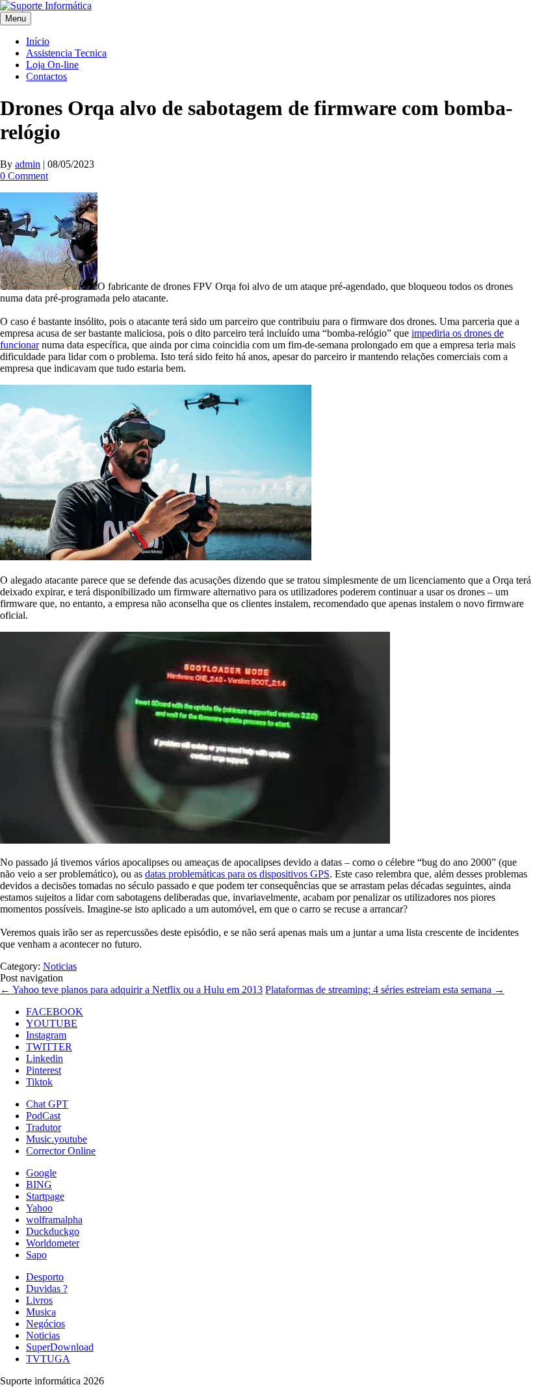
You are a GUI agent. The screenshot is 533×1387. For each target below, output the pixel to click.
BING (39, 1184)
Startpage (45, 1196)
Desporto (45, 1276)
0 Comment (24, 175)
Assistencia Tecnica (66, 52)
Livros (39, 1300)
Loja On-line (52, 64)
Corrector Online (61, 1150)
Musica (41, 1311)
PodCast (43, 1115)
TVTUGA (48, 1358)
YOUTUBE (51, 1023)
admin (27, 164)
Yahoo (39, 1207)
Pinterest (43, 1070)
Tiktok (39, 1081)
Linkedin (44, 1058)
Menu (15, 18)
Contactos (46, 76)
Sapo (36, 1254)
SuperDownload (60, 1347)
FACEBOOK (54, 1011)
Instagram (46, 1035)
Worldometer (52, 1243)
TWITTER (49, 1046)
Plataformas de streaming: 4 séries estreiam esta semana (384, 989)
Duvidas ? (47, 1288)
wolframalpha (54, 1219)
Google (41, 1172)
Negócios (45, 1323)
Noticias (60, 966)
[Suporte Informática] (46, 5)
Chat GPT (47, 1103)
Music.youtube (56, 1139)
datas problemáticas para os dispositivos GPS (237, 873)
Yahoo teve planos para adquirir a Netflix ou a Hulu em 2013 (131, 989)
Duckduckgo (52, 1231)
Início (37, 41)
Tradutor (43, 1127)
